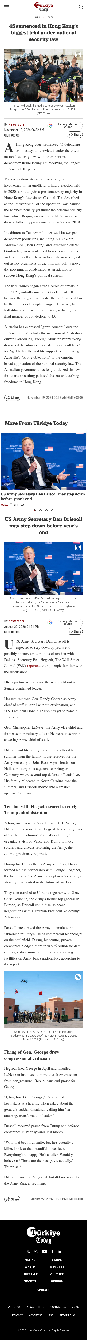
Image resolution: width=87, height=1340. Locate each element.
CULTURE (57, 1274)
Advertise (35, 1315)
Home (37, 17)
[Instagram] (36, 1251)
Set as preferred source (68, 126)
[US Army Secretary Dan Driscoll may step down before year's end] (43, 461)
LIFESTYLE (30, 1274)
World (51, 17)
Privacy (17, 1315)
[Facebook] (53, 1251)
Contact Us (58, 1307)
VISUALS (43, 1290)
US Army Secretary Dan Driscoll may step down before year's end (43, 496)
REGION (57, 1260)
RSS (51, 1315)
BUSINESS (57, 1267)
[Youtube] (44, 1251)
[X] (28, 1251)
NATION (30, 1260)
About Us (14, 1307)
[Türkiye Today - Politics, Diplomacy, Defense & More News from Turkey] (43, 7)
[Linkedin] (59, 1251)
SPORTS (30, 1281)
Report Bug (67, 1315)
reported (33, 665)
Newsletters (35, 1307)
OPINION (57, 1281)
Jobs (75, 1307)
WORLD (30, 1267)
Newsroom (16, 125)
